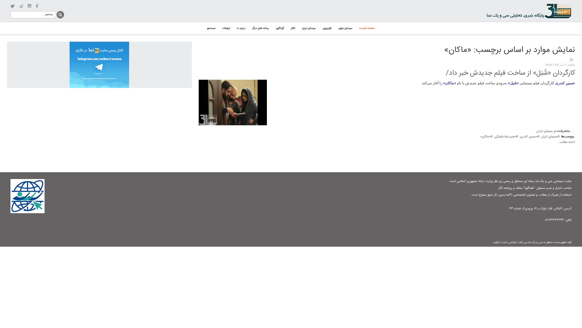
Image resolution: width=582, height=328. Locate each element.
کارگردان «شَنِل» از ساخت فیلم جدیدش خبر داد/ (510, 73)
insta (29, 6)
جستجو (60, 14)
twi (12, 6)
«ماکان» (485, 136)
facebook (37, 6)
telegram (21, 6)
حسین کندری (528, 136)
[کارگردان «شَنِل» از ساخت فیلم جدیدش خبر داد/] (233, 102)
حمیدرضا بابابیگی (505, 136)
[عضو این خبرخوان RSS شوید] (571, 60)
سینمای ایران (544, 131)
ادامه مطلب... (566, 142)
